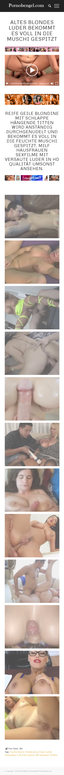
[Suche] (48, 6)
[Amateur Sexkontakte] (26, 6)
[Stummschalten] (52, 83)
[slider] (24, 83)
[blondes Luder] (32, 178)
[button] (32, 70)
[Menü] (55, 6)
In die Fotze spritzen (26, 755)
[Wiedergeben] (7, 83)
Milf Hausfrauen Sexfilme (46, 755)
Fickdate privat (31, 752)
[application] (32, 70)
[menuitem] (48, 6)
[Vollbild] (56, 83)
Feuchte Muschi (17, 752)
